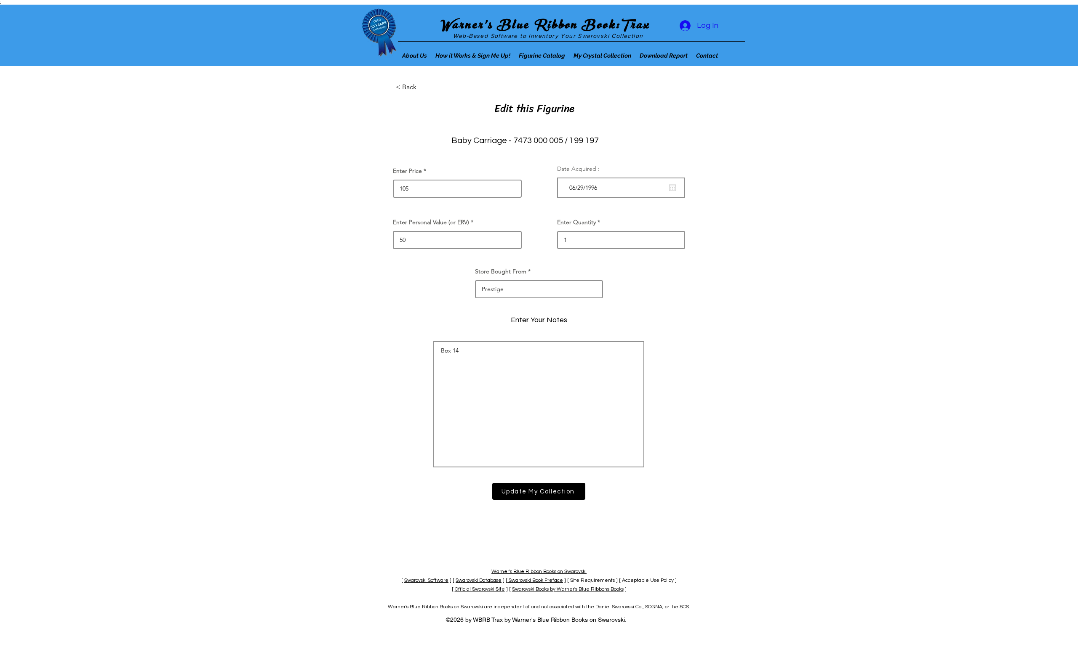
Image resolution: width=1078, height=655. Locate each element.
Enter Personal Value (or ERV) (431, 222)
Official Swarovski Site (480, 589)
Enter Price (407, 171)
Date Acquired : (578, 169)
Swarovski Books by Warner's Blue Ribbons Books (568, 589)
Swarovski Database (479, 580)
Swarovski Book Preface (535, 580)
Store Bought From (500, 271)
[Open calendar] (672, 187)
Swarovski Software (426, 580)
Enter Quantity (576, 222)
